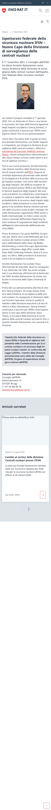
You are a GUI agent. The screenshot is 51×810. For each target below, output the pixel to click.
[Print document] (42, 21)
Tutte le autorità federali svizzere (17, 3)
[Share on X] (47, 21)
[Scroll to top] (46, 805)
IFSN (31, 172)
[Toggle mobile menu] (47, 10)
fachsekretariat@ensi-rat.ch (16, 389)
